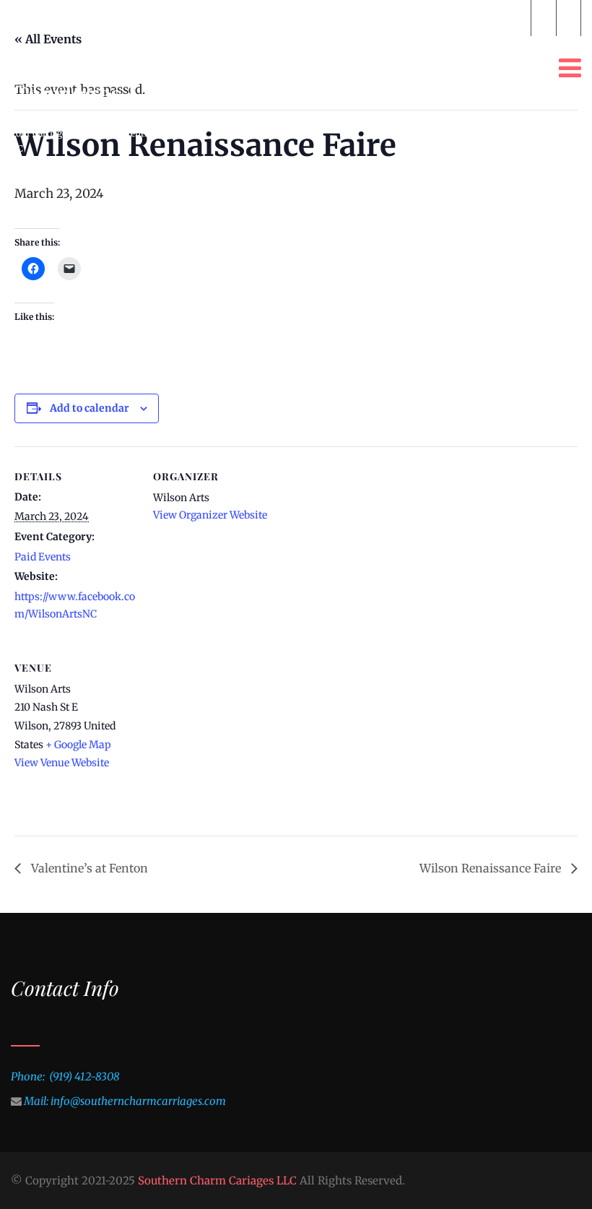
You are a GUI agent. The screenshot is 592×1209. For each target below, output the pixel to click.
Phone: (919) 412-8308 (65, 1076)
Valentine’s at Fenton (88, 868)
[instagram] (568, 18)
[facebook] (543, 18)
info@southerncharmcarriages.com (199, 17)
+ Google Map (78, 744)
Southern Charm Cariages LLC (217, 1180)
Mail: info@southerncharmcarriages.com (125, 1101)
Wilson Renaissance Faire (491, 868)
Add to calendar (89, 408)
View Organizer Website (210, 514)
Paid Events (42, 556)
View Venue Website (61, 762)
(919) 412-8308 (477, 17)
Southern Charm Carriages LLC (106, 76)
